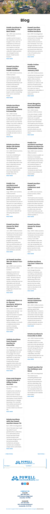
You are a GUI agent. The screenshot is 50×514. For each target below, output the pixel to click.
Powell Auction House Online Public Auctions (13, 68)
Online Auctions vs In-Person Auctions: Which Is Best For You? (14, 303)
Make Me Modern (40, 508)
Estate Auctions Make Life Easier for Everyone (13, 146)
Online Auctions (10, 36)
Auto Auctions (17, 34)
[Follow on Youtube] (28, 484)
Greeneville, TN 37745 (25, 506)
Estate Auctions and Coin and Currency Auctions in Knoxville (14, 108)
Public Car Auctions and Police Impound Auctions (13, 186)
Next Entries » (41, 454)
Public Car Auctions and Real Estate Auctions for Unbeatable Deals (35, 145)
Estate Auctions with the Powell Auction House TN (13, 421)
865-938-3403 (25, 494)
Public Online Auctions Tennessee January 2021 (33, 67)
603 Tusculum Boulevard (25, 504)
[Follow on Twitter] (25, 484)
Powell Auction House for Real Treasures (12, 226)
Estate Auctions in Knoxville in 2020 (35, 335)
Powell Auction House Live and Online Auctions (34, 29)
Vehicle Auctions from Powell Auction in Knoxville (13, 342)
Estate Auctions (17, 73)
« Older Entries (9, 454)
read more (9, 58)
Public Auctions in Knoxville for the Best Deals (13, 29)
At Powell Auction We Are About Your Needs (14, 261)
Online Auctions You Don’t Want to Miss (35, 263)
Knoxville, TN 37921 (25, 498)
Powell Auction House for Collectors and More (34, 186)
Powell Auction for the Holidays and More (35, 369)
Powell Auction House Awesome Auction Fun (34, 300)
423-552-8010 (25, 503)
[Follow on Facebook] (22, 484)
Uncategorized (10, 153)
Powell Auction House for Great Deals (34, 226)
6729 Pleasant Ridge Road (25, 496)
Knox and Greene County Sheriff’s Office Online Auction (13, 381)
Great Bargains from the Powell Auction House (34, 106)
